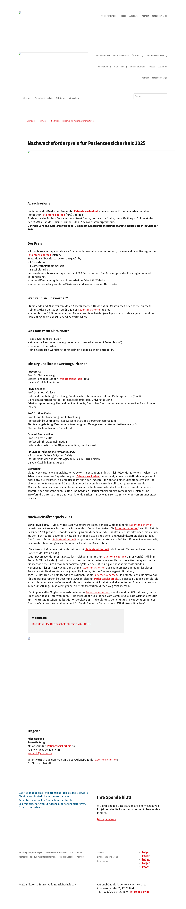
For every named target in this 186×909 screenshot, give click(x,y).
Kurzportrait (76, 853)
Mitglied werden (66, 857)
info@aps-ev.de (139, 891)
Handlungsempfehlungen (30, 853)
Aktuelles (133, 16)
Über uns (136, 56)
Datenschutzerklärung (107, 857)
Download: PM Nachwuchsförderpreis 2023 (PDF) (61, 624)
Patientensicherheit (155, 56)
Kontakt (145, 16)
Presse (123, 16)
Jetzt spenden (105, 819)
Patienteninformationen (56, 853)
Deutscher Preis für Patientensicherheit (37, 857)
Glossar (100, 853)
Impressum (102, 861)
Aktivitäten (103, 67)
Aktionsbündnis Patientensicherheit (112, 56)
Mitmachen (119, 67)
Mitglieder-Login (159, 16)
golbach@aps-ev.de (40, 753)
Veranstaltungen (109, 16)
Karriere (80, 857)
